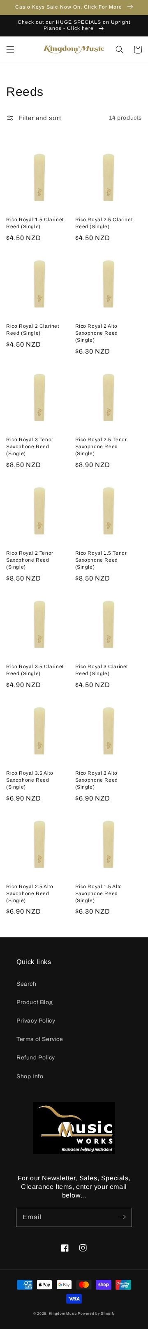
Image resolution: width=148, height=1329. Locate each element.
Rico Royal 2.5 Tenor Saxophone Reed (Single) (101, 446)
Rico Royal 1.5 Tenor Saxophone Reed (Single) (101, 560)
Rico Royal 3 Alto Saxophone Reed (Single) (96, 780)
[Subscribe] (122, 1217)
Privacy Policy (35, 1021)
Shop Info (29, 1076)
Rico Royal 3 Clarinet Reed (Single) (101, 670)
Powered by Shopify (96, 1313)
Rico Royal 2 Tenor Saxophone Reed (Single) (29, 560)
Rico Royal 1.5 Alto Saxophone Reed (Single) (98, 893)
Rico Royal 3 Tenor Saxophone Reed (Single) (29, 446)
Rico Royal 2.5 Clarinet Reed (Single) (104, 223)
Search (26, 984)
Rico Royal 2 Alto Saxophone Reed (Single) (96, 333)
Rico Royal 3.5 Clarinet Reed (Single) (35, 670)
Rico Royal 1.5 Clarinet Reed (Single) (35, 223)
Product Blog (34, 1002)
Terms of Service (39, 1039)
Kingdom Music (63, 1313)
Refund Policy (35, 1058)
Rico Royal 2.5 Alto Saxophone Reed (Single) (29, 893)
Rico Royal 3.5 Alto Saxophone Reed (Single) (29, 780)
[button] (10, 50)
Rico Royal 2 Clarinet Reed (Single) (32, 329)
